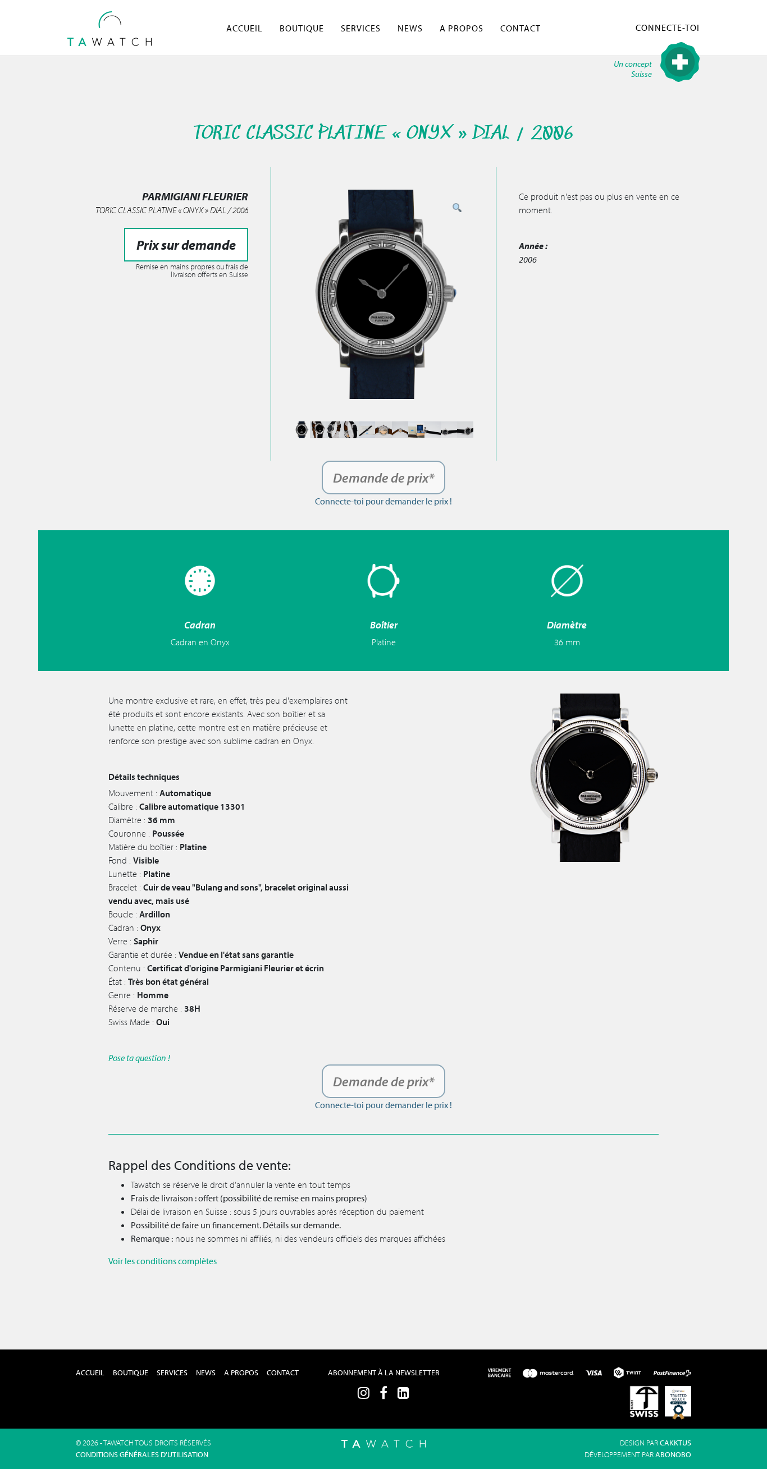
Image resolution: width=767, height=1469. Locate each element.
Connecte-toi (668, 27)
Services (361, 28)
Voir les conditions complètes (162, 1260)
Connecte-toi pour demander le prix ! (383, 501)
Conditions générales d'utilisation (142, 1454)
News (410, 28)
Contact (520, 28)
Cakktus (675, 1443)
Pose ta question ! (139, 1057)
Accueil (244, 28)
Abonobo (673, 1454)
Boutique (302, 28)
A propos (461, 28)
